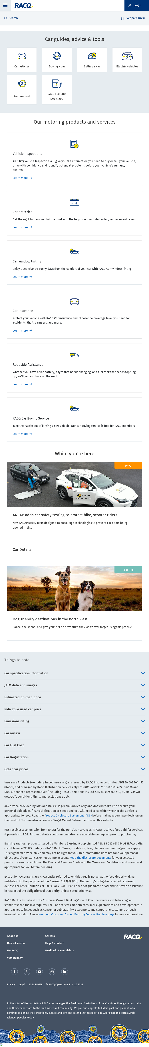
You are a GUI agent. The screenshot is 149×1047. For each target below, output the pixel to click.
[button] (5, 5)
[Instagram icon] (52, 971)
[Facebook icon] (14, 971)
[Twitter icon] (27, 971)
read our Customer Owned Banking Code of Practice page (76, 914)
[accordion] (74, 673)
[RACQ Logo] (133, 936)
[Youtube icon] (39, 971)
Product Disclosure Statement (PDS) (68, 815)
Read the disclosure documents (90, 857)
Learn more (20, 178)
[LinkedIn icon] (64, 971)
